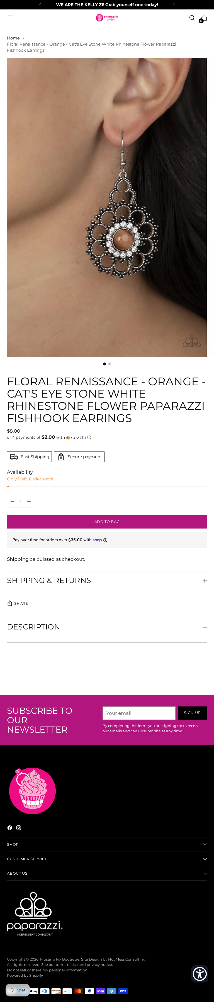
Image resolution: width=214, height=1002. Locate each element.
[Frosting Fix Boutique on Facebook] (10, 828)
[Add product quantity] (12, 501)
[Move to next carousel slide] (202, 675)
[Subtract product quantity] (29, 501)
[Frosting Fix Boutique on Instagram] (19, 828)
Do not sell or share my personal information (47, 970)
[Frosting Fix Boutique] (107, 18)
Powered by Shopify (25, 975)
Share (21, 603)
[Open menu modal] (10, 18)
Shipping (18, 559)
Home (13, 38)
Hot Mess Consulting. (127, 959)
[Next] (174, 4)
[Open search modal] (192, 18)
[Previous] (40, 4)
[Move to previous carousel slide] (189, 676)
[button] (107, 437)
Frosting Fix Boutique (59, 959)
